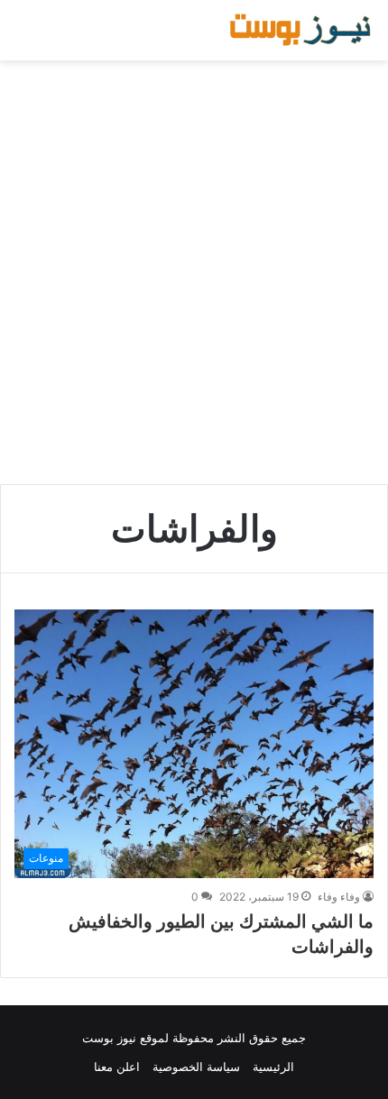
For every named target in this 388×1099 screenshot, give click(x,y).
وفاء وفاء (339, 896)
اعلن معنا (117, 1066)
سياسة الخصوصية (196, 1066)
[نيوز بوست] (302, 30)
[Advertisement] (194, 272)
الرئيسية (273, 1066)
